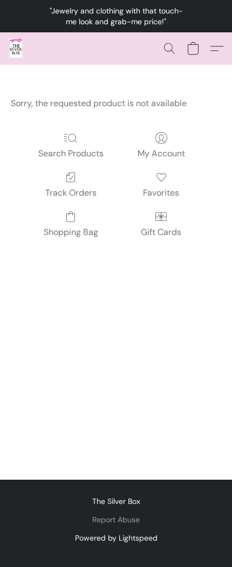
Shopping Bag (71, 232)
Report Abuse (116, 519)
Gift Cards (161, 232)
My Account (161, 153)
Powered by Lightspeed (116, 538)
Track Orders (71, 192)
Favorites (161, 192)
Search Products (71, 153)
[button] (16, 48)
